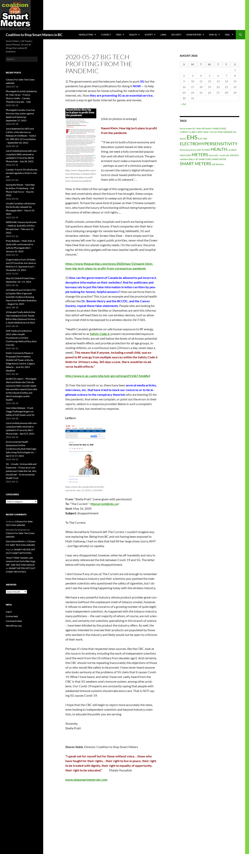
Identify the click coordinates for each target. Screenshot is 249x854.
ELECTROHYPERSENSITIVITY (209, 143)
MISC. (228, 34)
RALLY (192, 159)
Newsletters (86, 34)
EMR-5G (213, 34)
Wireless (220, 164)
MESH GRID (185, 155)
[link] (99, 334)
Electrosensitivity (188, 150)
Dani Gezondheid (15, 541)
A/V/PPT (149, 34)
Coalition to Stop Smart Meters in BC (34, 35)
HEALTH (133, 34)
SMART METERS (195, 163)
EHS (192, 137)
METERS (200, 154)
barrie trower (186, 128)
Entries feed (12, 616)
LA (229, 150)
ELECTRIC (203, 138)
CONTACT (106, 34)
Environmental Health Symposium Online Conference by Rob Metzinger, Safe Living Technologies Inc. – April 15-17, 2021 (21, 448)
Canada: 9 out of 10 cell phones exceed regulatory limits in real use (21, 173)
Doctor (183, 138)
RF (197, 159)
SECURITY (176, 34)
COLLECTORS (216, 132)
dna (234, 132)
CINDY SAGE (202, 132)
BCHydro (206, 128)
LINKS (163, 34)
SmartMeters (193, 34)
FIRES (207, 150)
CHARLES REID (219, 128)
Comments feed (14, 621)
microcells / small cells (219, 155)
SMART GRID (205, 159)
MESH (234, 150)
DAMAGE (227, 132)
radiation (184, 159)
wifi (213, 164)
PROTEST (234, 155)
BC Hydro (197, 128)
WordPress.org (13, 625)
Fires (118, 34)
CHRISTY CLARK (188, 132)
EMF (199, 150)
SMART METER (219, 159)
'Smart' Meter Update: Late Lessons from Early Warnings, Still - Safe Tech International (21, 561)
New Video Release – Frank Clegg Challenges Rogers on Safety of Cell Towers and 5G (20, 411)
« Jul (183, 104)
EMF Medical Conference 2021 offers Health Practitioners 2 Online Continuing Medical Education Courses (21, 337)
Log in (9, 611)
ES (203, 150)
